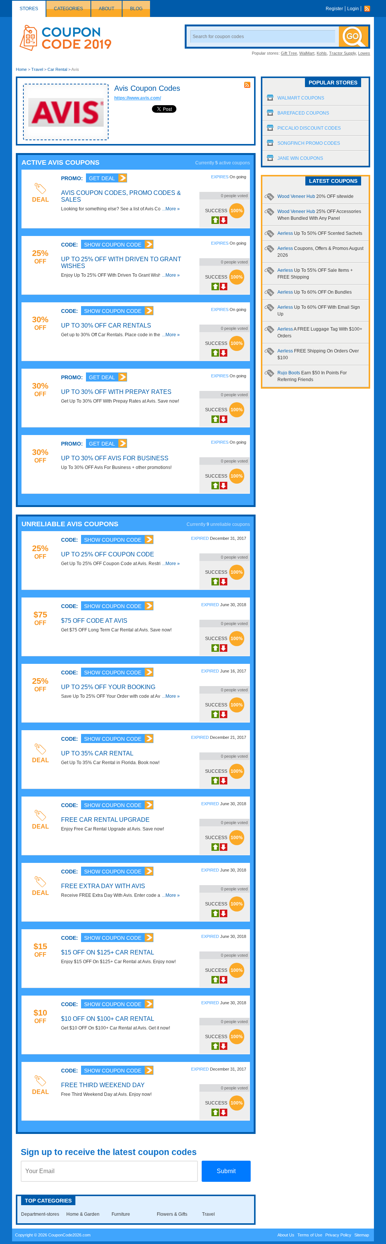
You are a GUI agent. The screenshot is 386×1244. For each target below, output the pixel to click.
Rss (369, 9)
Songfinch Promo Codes (308, 143)
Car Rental (57, 69)
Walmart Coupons (300, 98)
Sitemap (361, 1235)
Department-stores (40, 1214)
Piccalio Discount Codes (309, 128)
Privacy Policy (338, 1235)
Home (21, 69)
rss (247, 85)
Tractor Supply (342, 53)
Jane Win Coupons (300, 158)
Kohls (322, 53)
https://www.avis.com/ (137, 98)
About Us (285, 1235)
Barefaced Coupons (303, 113)
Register (334, 8)
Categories (68, 8)
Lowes (364, 53)
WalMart (306, 53)
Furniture (121, 1214)
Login (353, 8)
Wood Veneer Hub (315, 196)
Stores (29, 8)
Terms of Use (309, 1235)
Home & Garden (83, 1214)
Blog (136, 8)
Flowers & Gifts (172, 1214)
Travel (37, 69)
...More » (171, 208)
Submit (226, 1171)
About (106, 8)
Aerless (319, 233)
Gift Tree (289, 53)
